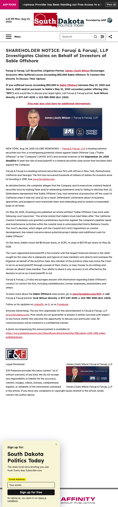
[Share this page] (110, 37)
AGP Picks (9, 4)
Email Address (17, 479)
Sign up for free (31, 492)
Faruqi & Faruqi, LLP (73, 148)
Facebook (62, 304)
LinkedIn (39, 304)
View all (111, 4)
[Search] (95, 36)
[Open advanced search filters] (102, 36)
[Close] (56, 444)
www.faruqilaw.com (44, 179)
